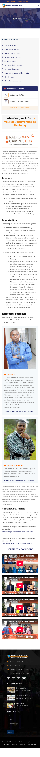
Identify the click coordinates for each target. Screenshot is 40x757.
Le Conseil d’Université (12, 69)
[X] (18, 678)
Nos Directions (9, 77)
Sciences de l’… (21, 688)
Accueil (6, 744)
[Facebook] (8, 678)
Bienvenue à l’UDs (11, 45)
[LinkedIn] (13, 678)
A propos (14, 744)
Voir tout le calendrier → (20, 108)
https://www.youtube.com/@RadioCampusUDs (17, 532)
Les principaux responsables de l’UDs (17, 73)
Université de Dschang (12, 49)
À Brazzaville (20, 703)
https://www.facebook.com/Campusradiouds (17, 543)
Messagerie (32, 744)
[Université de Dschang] (12, 5)
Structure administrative (12, 53)
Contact (22, 744)
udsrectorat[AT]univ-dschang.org (18, 1)
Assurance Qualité (11, 61)
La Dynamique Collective (13, 57)
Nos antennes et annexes (13, 81)
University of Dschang (17, 742)
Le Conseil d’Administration (13, 65)
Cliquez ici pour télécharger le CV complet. (19, 411)
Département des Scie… (24, 696)
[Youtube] (24, 678)
